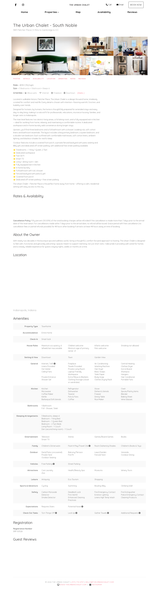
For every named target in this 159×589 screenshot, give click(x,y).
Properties (51, 12)
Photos (16, 79)
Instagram (97, 585)
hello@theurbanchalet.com (99, 582)
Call (109, 4)
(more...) (80, 93)
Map (78, 12)
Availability (104, 12)
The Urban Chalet (79, 5)
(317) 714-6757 (77, 582)
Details (26, 79)
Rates (72, 79)
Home (24, 12)
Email (121, 4)
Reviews (132, 12)
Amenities (62, 79)
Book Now (136, 5)
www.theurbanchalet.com (73, 585)
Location (51, 79)
